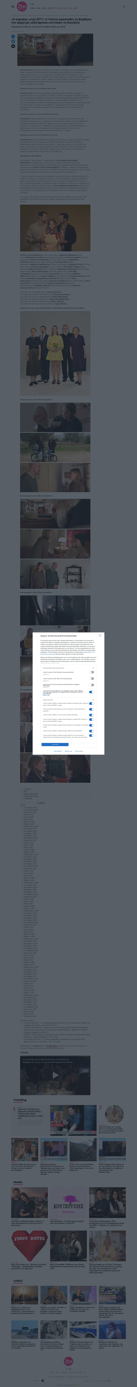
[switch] (91, 672)
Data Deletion (58, 751)
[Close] (101, 636)
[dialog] (68, 693)
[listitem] (68, 668)
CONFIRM (55, 744)
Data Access (68, 751)
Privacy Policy (79, 751)
